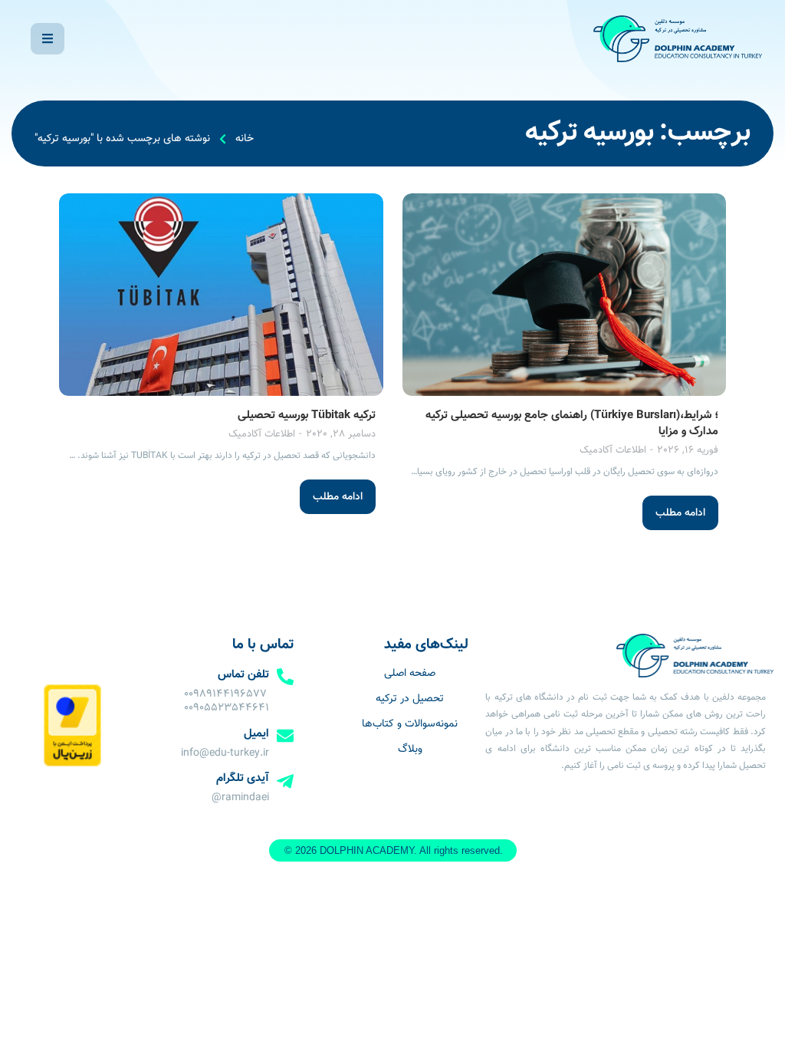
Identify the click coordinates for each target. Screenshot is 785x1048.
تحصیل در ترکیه (410, 699)
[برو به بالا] (25, 1022)
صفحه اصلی (409, 673)
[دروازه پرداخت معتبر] (72, 764)
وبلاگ (410, 749)
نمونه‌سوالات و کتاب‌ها (410, 724)
